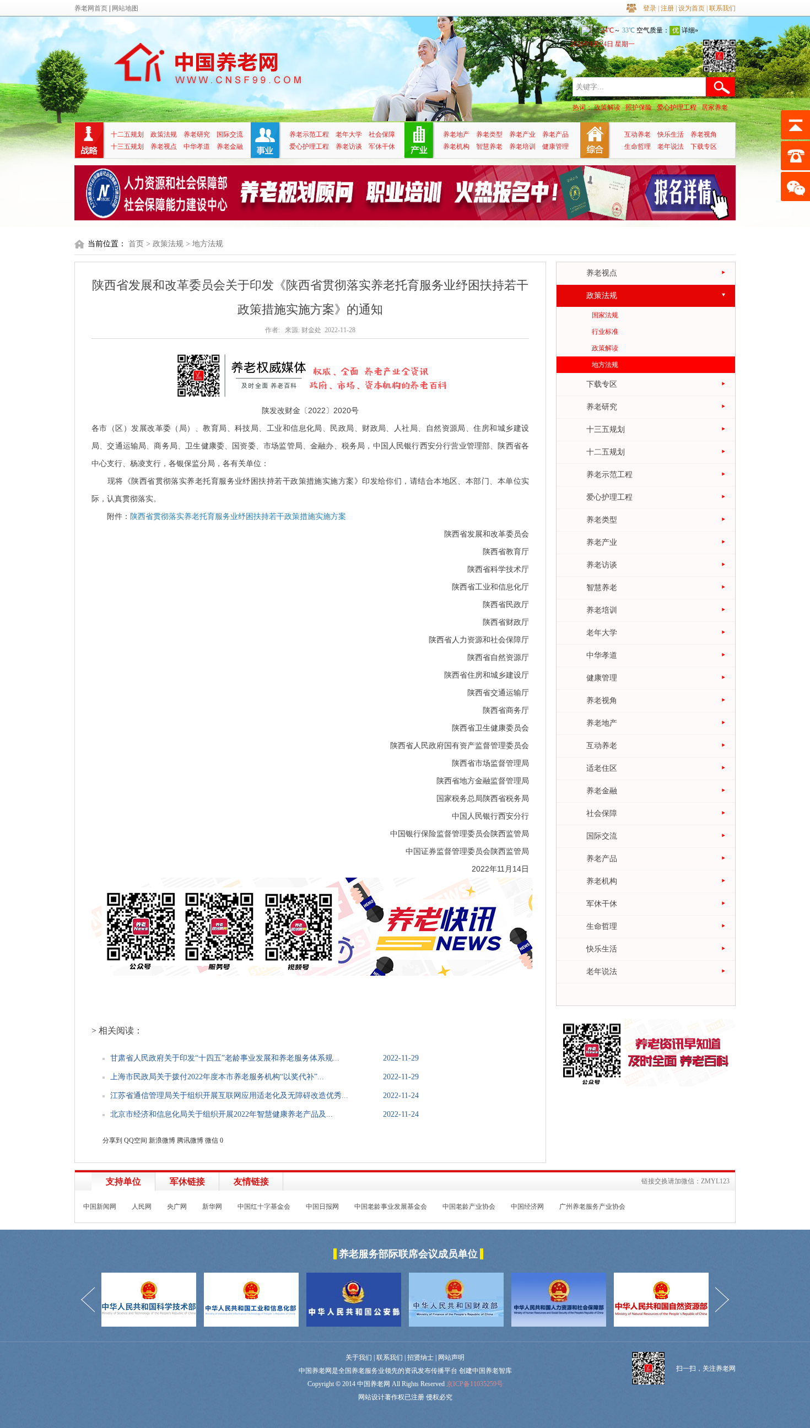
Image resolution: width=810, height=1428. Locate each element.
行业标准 (605, 332)
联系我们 (722, 8)
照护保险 (638, 107)
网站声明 (451, 1357)
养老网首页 (90, 8)
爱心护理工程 (676, 107)
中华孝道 (196, 146)
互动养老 (637, 134)
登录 (649, 8)
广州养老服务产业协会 (592, 1206)
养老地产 (456, 134)
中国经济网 (527, 1206)
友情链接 (251, 1181)
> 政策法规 (164, 244)
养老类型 (489, 134)
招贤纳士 (420, 1357)
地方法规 (605, 365)
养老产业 (522, 134)
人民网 (142, 1206)
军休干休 (382, 146)
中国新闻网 (99, 1206)
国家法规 (605, 315)
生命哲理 (637, 146)
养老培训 (522, 146)
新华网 (212, 1206)
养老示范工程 (309, 134)
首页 (136, 244)
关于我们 (358, 1357)
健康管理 (555, 146)
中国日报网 (322, 1206)
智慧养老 (489, 146)
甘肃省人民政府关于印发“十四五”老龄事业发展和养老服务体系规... (224, 1058)
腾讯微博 (190, 1140)
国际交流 (230, 134)
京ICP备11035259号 (474, 1384)
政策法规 (163, 134)
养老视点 (163, 146)
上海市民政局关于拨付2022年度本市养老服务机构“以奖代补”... (217, 1077)
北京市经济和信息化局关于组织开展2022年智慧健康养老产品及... (221, 1114)
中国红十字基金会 (263, 1206)
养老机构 (456, 146)
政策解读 (607, 107)
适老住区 (601, 768)
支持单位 (123, 1181)
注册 (667, 8)
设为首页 (691, 8)
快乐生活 (670, 134)
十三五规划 (127, 146)
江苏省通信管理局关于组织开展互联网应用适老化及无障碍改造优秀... (229, 1095)
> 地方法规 (204, 244)
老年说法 (670, 146)
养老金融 (230, 146)
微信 (211, 1140)
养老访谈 (349, 146)
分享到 (112, 1140)
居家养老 (714, 107)
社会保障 (382, 134)
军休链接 (187, 1181)
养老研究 (196, 134)
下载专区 (703, 146)
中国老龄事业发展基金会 (390, 1206)
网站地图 (125, 8)
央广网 (177, 1206)
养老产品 (555, 134)
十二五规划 (127, 134)
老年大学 (349, 134)
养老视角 (703, 134)
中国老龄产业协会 (468, 1206)
